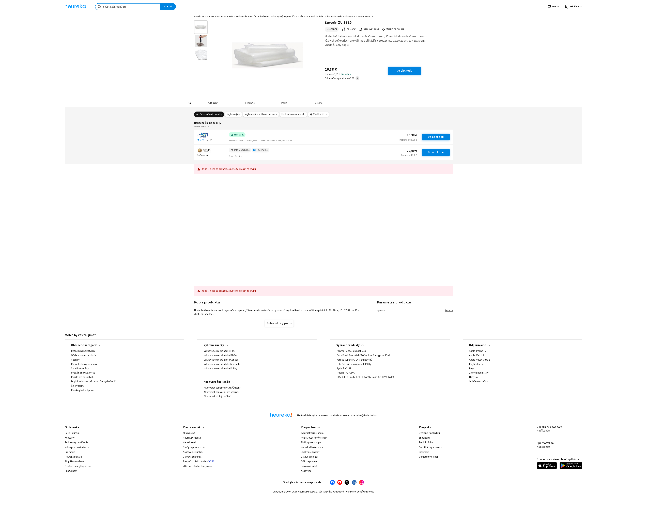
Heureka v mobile (192, 438)
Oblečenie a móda (478, 381)
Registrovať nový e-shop (314, 438)
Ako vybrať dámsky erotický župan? (222, 388)
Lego (471, 368)
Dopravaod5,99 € (408, 139)
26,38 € (412, 135)
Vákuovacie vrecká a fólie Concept (221, 360)
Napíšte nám (543, 431)
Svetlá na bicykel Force (83, 373)
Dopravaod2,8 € (409, 155)
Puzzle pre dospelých (82, 377)
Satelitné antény (80, 368)
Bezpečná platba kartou (195, 461)
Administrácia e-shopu (312, 433)
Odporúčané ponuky (210, 114)
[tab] (212, 103)
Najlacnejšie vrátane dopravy (260, 114)
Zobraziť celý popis (279, 323)
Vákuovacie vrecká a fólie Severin (340, 16)
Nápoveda (306, 471)
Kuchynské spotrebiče (246, 16)
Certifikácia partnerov (430, 447)
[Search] (190, 103)
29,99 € (412, 151)
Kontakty (69, 438)
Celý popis (342, 45)
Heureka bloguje (73, 457)
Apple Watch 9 (476, 355)
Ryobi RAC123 (343, 368)
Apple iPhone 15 (477, 351)
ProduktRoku (426, 442)
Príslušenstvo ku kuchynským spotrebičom (277, 16)
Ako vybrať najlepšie (217, 382)
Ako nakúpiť (189, 433)
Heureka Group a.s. (308, 491)
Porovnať (351, 28)
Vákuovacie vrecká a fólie (311, 16)
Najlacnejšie (233, 114)
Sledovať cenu (371, 28)
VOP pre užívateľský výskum (197, 466)
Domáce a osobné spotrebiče (220, 16)
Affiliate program (309, 461)
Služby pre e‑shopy (311, 442)
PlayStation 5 (476, 364)
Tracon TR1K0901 (345, 373)
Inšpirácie (424, 452)
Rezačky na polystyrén (83, 351)
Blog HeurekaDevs (74, 461)
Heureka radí (189, 442)
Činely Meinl (77, 386)
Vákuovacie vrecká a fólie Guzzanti (222, 364)
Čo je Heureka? (72, 433)
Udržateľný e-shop (429, 457)
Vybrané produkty (348, 345)
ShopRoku (424, 438)
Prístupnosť (71, 471)
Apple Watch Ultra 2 (479, 360)
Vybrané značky (214, 345)
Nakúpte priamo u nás (194, 447)
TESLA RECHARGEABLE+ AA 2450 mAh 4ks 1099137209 (365, 377)
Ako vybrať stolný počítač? (218, 396)
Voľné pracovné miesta (77, 447)
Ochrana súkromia (192, 457)
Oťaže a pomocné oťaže (83, 355)
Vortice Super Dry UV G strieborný (354, 360)
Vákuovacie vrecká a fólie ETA (219, 351)
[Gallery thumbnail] (201, 27)
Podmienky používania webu (359, 491)
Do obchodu (436, 137)
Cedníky (75, 360)
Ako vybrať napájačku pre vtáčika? (221, 392)
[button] (212, 103)
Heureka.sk (199, 16)
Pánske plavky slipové (82, 390)
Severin (449, 310)
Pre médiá (70, 452)
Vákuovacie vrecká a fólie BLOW (220, 355)
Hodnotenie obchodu (293, 114)
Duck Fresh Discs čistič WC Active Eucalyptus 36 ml (363, 355)
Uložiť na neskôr (395, 28)
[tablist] (306, 103)
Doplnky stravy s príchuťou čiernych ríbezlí (93, 381)
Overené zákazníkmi (429, 433)
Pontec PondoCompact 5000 (351, 351)
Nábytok (473, 377)
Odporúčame (477, 345)
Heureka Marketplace (312, 447)
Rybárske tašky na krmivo (84, 364)
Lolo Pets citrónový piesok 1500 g (354, 364)
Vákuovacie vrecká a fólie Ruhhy (220, 368)
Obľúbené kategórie (84, 345)
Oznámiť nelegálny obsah (78, 466)
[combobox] (128, 6)
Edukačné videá (309, 466)
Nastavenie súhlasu (193, 452)
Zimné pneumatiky (478, 373)
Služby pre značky (310, 452)
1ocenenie (262, 150)
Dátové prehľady (309, 457)
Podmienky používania (76, 442)
